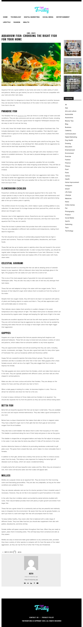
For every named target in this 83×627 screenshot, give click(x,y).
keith (19, 552)
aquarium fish (22, 115)
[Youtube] (37, 583)
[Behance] (25, 583)
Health (33, 33)
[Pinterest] (34, 583)
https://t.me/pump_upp (31, 576)
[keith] (15, 552)
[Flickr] (28, 583)
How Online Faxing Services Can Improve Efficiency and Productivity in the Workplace (72, 48)
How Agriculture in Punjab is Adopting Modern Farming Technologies (72, 65)
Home (28, 33)
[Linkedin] (31, 583)
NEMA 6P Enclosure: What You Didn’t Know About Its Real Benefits (72, 83)
